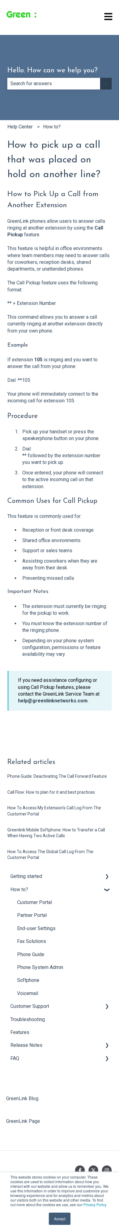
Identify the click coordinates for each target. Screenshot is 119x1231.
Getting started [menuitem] (26, 876)
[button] (107, 877)
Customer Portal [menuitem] (34, 902)
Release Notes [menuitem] (26, 1045)
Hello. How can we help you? (52, 70)
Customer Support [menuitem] (29, 1006)
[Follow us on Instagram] (107, 1170)
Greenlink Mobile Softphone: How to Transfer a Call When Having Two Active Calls (56, 832)
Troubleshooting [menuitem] (27, 1019)
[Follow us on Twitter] (93, 1170)
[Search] (106, 83)
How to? (52, 127)
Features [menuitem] (19, 1032)
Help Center (20, 127)
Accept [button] (59, 1218)
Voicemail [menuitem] (27, 993)
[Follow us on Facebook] (80, 1170)
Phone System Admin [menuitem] (40, 967)
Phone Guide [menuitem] (30, 954)
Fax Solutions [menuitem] (31, 941)
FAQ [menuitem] (14, 1058)
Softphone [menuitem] (28, 980)
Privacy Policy (94, 1204)
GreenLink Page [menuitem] (23, 1121)
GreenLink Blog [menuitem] (22, 1098)
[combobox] (53, 83)
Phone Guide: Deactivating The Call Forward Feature (57, 776)
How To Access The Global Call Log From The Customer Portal (50, 854)
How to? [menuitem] (19, 889)
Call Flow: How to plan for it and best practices (51, 792)
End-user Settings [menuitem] (36, 928)
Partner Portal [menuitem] (32, 915)
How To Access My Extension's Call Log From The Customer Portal (54, 810)
